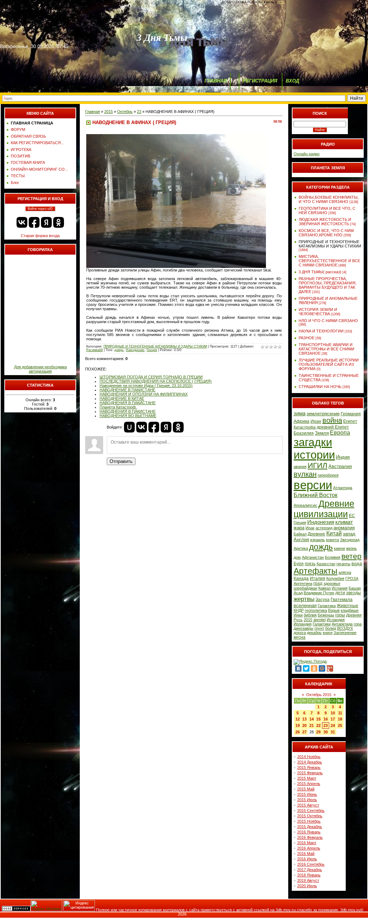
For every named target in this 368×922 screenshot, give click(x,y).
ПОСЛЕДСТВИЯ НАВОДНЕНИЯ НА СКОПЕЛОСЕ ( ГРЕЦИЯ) (156, 381)
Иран (315, 421)
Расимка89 (94, 350)
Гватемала (342, 599)
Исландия (336, 620)
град (317, 583)
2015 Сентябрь (311, 810)
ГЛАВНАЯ (215, 81)
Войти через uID (40, 209)
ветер (351, 556)
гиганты (343, 564)
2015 (108, 111)
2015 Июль (307, 800)
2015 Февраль (310, 773)
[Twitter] (306, 668)
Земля (322, 433)
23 (139, 111)
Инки (298, 615)
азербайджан (305, 588)
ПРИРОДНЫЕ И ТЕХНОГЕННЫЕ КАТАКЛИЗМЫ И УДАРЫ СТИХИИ (155, 346)
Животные (347, 605)
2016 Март (306, 843)
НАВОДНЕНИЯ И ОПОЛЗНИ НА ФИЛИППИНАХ (144, 394)
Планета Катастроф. (118, 407)
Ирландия (303, 624)
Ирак (309, 528)
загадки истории (314, 448)
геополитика (316, 610)
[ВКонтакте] (298, 668)
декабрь (314, 632)
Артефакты (315, 571)
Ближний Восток (315, 495)
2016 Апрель (308, 848)
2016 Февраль (310, 837)
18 (340, 719)
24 (333, 725)
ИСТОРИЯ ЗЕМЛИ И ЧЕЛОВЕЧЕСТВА (318, 311)
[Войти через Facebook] (34, 222)
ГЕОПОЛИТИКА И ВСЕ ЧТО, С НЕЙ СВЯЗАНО (327, 210)
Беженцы (326, 615)
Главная (92, 111)
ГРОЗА (351, 578)
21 (311, 725)
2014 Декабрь (309, 762)
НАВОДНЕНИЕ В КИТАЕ (122, 398)
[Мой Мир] (322, 668)
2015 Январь (309, 767)
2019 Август (308, 880)
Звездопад (349, 540)
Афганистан (313, 557)
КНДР (299, 610)
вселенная (305, 605)
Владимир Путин (319, 593)
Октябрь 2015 (318, 694)
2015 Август (308, 805)
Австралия (340, 466)
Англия (301, 539)
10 (333, 713)
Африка (301, 421)
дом (297, 557)
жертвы (304, 598)
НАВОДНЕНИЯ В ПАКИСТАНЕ (128, 403)
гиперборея (328, 475)
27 (304, 732)
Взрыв (334, 610)
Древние (316, 533)
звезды (353, 592)
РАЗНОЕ (306, 338)
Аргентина (303, 583)
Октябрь (125, 111)
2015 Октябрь (309, 816)
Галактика (327, 606)
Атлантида (342, 488)
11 (340, 713)
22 (318, 725)
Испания (340, 588)
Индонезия (320, 522)
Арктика (301, 548)
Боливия (332, 557)
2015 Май (305, 789)
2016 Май (305, 853)
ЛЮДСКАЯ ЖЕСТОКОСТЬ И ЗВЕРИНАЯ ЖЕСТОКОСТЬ (325, 221)
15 (318, 719)
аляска (345, 572)
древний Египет (333, 427)
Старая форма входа (40, 235)
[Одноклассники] (314, 668)
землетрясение (323, 413)
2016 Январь (309, 832)
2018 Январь (309, 875)
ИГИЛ (317, 465)
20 (304, 725)
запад (349, 533)
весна (299, 637)
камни (339, 548)
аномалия (344, 527)
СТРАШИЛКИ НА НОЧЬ (320, 386)
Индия (343, 457)
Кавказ (324, 588)
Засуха (323, 599)
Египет (350, 421)
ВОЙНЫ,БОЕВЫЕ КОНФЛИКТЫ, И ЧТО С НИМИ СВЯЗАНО (329, 199)
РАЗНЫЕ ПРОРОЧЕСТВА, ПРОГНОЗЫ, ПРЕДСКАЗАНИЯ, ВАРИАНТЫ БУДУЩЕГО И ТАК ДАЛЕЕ (327, 285)
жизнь (351, 548)
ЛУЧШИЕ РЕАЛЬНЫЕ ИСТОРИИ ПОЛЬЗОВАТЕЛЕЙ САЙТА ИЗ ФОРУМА (329, 364)
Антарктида (342, 624)
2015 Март (306, 778)
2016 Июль (307, 859)
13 (304, 719)
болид (330, 628)
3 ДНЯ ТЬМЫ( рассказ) (320, 272)
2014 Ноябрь (309, 757)
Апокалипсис (305, 505)
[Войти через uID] (129, 427)
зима (299, 413)
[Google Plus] (330, 668)
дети (340, 592)
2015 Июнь (307, 794)
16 (325, 719)
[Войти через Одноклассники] (58, 222)
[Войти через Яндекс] (46, 222)
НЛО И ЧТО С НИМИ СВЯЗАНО (328, 320)
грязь (310, 563)
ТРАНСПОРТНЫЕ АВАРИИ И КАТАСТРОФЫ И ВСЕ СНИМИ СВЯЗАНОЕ (326, 348)
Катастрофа (305, 427)
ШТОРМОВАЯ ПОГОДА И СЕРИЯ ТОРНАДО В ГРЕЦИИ (151, 377)
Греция (152, 350)
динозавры (303, 628)
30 (325, 732)
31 (333, 732)
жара (299, 527)
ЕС (352, 515)
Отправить (121, 461)
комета (332, 540)
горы (340, 615)
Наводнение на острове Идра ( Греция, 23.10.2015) (146, 385)
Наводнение (135, 350)
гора (358, 624)
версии (313, 485)
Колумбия (335, 578)
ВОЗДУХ (345, 628)
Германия (351, 413)
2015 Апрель (308, 783)
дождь (119, 350)
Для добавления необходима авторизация (40, 369)
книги (327, 632)
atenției (319, 620)
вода (356, 563)
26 (297, 732)
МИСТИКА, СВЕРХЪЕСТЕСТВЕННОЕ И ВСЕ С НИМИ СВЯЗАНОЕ (329, 260)
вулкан (305, 474)
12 (297, 719)
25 (340, 725)
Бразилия (304, 433)
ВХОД (292, 81)
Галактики (322, 624)
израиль (317, 540)
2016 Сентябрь (311, 864)
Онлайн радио (306, 154)
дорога (300, 632)
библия (310, 615)
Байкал (300, 534)
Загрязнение (345, 632)
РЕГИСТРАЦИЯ (260, 81)
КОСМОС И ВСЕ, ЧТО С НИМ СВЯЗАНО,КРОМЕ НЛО (326, 232)
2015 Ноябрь (309, 821)
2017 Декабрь (309, 869)
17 (333, 719)
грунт (319, 628)
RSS (281, 2)
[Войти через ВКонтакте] (22, 222)
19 (297, 725)
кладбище (350, 610)
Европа (340, 433)
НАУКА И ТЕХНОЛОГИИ (321, 331)
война (332, 420)
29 (318, 732)
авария (300, 466)
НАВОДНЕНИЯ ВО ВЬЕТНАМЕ (128, 415)
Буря (299, 563)
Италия (317, 578)
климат (344, 522)
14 (311, 719)
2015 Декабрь (309, 826)
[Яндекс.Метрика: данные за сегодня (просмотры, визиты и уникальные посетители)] (46, 905)
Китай (334, 533)
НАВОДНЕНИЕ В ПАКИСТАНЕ (127, 390)
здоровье (331, 583)
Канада (301, 578)
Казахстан (326, 564)
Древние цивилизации (324, 508)
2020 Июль (307, 886)
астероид (324, 528)
